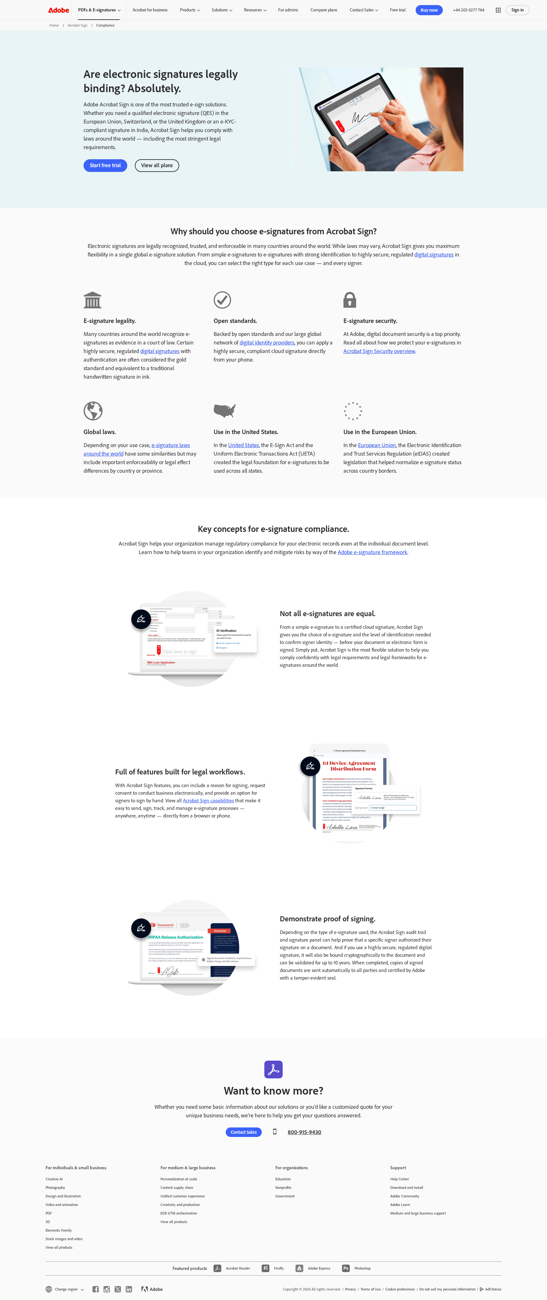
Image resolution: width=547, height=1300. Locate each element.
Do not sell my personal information (447, 1289)
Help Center (399, 1179)
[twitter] (118, 1289)
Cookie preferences (400, 1289)
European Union (377, 445)
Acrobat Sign (77, 25)
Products (187, 10)
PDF (49, 1213)
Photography (55, 1187)
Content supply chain (176, 1187)
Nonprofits (283, 1187)
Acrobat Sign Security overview (379, 351)
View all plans (157, 165)
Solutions (220, 10)
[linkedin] (129, 1289)
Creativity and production (180, 1204)
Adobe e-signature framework (372, 552)
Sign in (518, 10)
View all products (59, 1247)
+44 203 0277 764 (468, 10)
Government (285, 1196)
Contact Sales (362, 10)
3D (48, 1222)
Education (283, 1179)
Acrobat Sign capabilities (208, 801)
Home (54, 25)
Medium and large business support (418, 1213)
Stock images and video (64, 1239)
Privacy (350, 1289)
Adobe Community (404, 1196)
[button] (498, 10)
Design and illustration (63, 1196)
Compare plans (324, 10)
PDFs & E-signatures (97, 10)
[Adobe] (59, 10)
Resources (253, 10)
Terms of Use (371, 1289)
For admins (288, 10)
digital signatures (434, 254)
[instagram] (107, 1289)
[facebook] (95, 1289)
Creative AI (54, 1179)
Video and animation (62, 1204)
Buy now (429, 10)
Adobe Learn (400, 1204)
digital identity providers (267, 342)
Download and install (406, 1187)
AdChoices (493, 1289)
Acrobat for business (150, 10)
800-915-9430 (304, 1132)
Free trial (398, 10)
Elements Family (59, 1230)
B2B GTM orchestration (178, 1213)
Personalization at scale (178, 1179)
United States (243, 445)
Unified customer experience (182, 1196)
